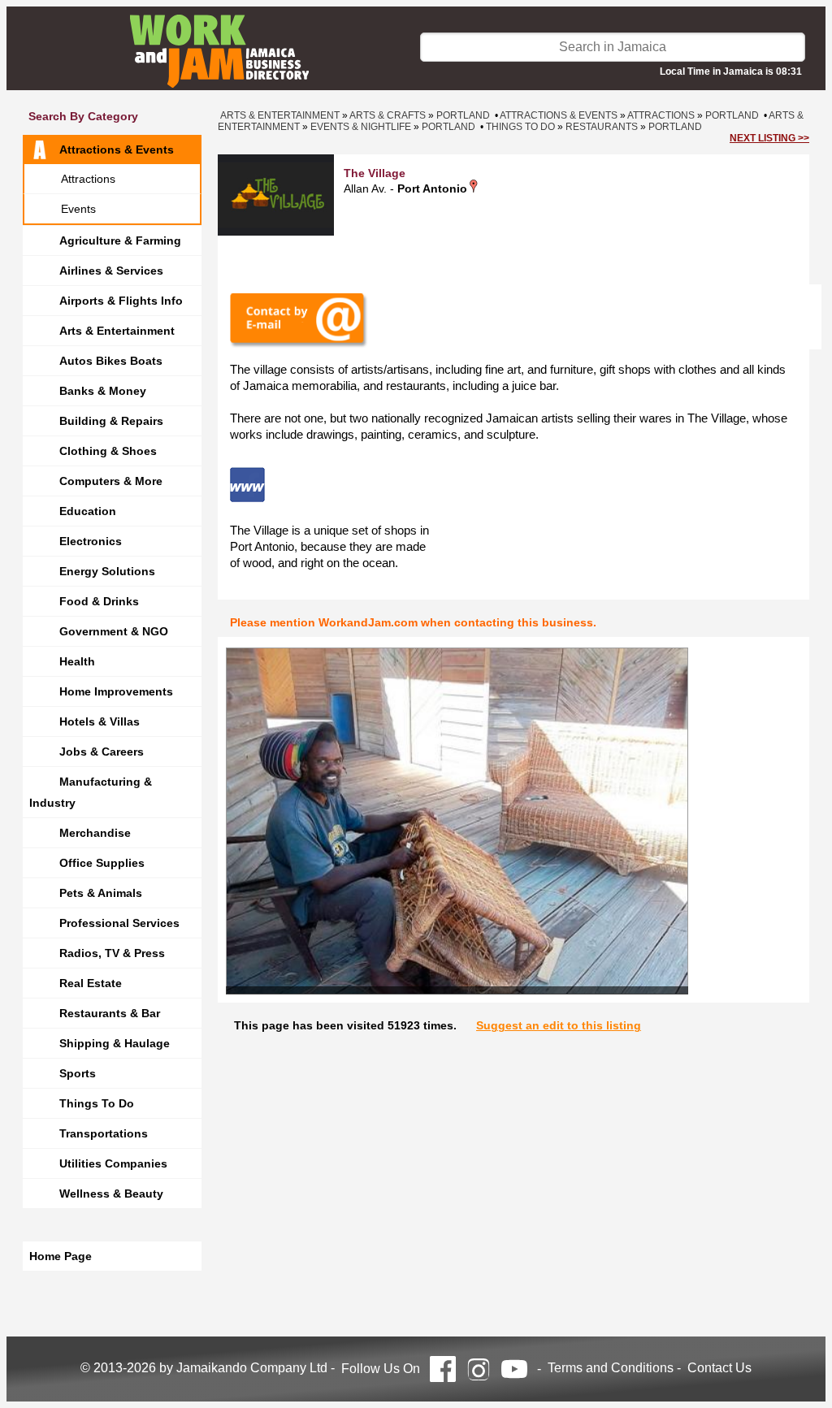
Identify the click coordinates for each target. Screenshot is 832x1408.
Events (78, 208)
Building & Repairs (111, 420)
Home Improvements (116, 691)
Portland (463, 115)
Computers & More (110, 480)
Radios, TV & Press (112, 953)
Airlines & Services (111, 270)
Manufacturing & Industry (90, 792)
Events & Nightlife (360, 126)
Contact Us (719, 1368)
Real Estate (90, 983)
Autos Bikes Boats (110, 360)
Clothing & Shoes (108, 450)
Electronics (90, 541)
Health (77, 661)
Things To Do (96, 1103)
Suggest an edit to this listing (558, 1025)
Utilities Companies (113, 1163)
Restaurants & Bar (109, 1013)
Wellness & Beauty (111, 1193)
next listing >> (769, 138)
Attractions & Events (116, 149)
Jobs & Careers (101, 751)
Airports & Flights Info (121, 300)
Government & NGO (113, 631)
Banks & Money (102, 390)
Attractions (88, 178)
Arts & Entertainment (117, 330)
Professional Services (119, 922)
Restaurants (602, 126)
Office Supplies (102, 862)
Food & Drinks (99, 601)
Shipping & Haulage (114, 1043)
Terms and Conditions (611, 1368)
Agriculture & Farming (120, 240)
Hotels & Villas (99, 721)
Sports (77, 1073)
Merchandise (95, 832)
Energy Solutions (107, 571)
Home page (60, 1256)
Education (87, 511)
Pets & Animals (100, 892)
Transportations (103, 1133)
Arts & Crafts (387, 115)
